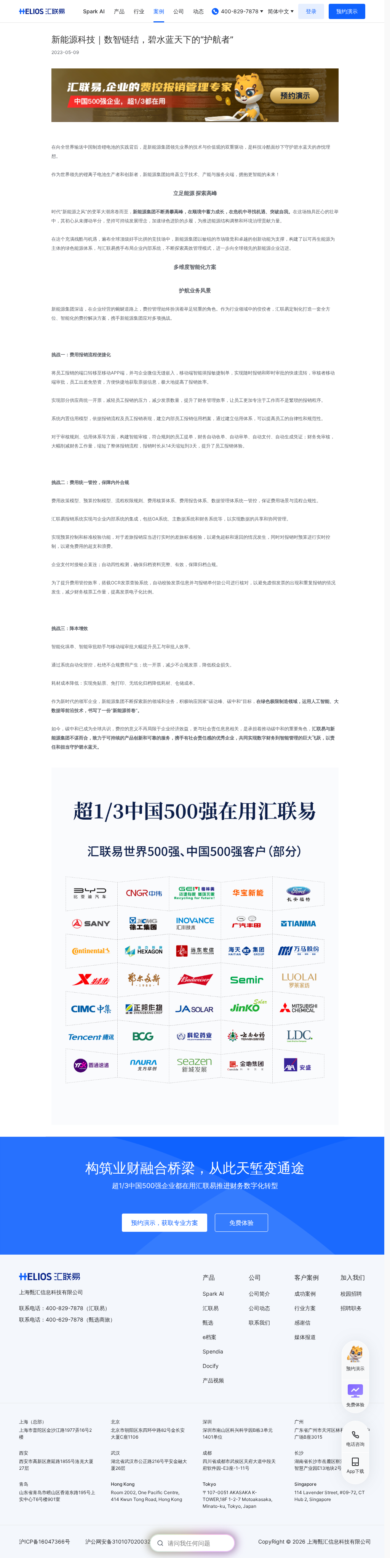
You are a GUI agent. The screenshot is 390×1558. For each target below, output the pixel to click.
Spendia (213, 1351)
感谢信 (302, 1322)
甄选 (208, 1322)
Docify (211, 1366)
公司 (178, 11)
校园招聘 (351, 1293)
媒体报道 (305, 1337)
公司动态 (259, 1308)
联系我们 (259, 1322)
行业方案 (305, 1308)
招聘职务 (351, 1308)
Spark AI (94, 11)
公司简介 (259, 1293)
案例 (158, 11)
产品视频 (213, 1380)
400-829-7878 (240, 11)
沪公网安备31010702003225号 (123, 1541)
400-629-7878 (64, 1319)
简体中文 (278, 11)
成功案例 (305, 1293)
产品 (119, 11)
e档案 (209, 1337)
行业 (139, 11)
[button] (355, 1395)
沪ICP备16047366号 (44, 1541)
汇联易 (211, 1308)
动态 (198, 11)
